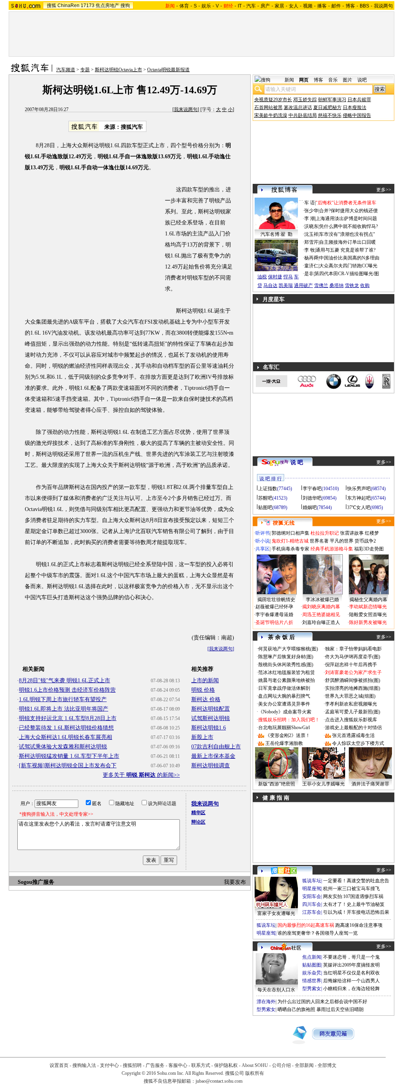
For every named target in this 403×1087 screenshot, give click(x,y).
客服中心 (177, 1065)
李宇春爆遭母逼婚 (274, 614)
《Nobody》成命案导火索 (284, 712)
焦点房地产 (107, 5)
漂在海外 (266, 1001)
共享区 (262, 549)
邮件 (336, 6)
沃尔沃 (284, 268)
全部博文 (327, 1065)
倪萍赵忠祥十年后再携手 (351, 664)
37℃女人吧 (358, 507)
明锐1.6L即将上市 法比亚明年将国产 (63, 709)
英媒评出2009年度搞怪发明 (351, 965)
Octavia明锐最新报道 (168, 69)
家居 (279, 6)
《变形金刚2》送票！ (287, 735)
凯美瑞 (286, 285)
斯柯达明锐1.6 (208, 728)
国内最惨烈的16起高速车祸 (305, 925)
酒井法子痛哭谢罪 (370, 784)
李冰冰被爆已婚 (322, 599)
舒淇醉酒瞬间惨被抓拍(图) (352, 680)
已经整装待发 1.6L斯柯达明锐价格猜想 (66, 728)
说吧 (362, 80)
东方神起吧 (359, 498)
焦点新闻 (311, 957)
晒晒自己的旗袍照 (296, 1009)
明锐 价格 (203, 690)
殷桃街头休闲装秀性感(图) (285, 664)
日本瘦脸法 (354, 107)
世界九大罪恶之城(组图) (350, 696)
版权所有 (254, 1073)
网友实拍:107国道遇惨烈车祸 (353, 896)
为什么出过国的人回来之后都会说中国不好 (322, 1001)
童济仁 (311, 266)
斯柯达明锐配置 (210, 709)
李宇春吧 (312, 488)
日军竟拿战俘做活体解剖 (284, 688)
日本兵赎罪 (359, 99)
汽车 (251, 6)
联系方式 (200, 1065)
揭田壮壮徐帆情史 (276, 599)
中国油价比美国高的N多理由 (349, 258)
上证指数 (267, 488)
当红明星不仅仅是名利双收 (351, 973)
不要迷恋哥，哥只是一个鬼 (351, 957)
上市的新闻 (205, 680)
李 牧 (309, 250)
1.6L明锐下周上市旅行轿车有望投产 (63, 699)
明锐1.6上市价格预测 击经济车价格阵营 (67, 690)
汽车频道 (65, 69)
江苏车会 (311, 912)
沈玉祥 (311, 234)
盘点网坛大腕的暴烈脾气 (284, 696)
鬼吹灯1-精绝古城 (290, 541)
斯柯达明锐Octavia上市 (118, 69)
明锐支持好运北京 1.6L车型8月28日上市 (67, 718)
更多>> (383, 190)
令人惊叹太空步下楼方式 (358, 743)
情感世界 (311, 980)
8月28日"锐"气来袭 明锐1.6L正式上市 (64, 680)
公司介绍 (281, 1065)
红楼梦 (372, 533)
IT (240, 6)
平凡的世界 (341, 541)
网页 (304, 80)
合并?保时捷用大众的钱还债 (348, 210)
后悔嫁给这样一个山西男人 (351, 980)
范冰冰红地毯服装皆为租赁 (286, 672)
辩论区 (198, 822)
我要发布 (235, 882)
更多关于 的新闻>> (141, 775)
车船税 (289, 259)
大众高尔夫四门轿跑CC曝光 (348, 266)
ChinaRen (68, 5)
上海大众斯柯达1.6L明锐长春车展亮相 (65, 737)
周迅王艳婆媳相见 (321, 614)
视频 (307, 6)
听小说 (262, 541)
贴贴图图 (311, 965)
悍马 (288, 277)
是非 (309, 273)
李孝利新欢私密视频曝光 (351, 704)
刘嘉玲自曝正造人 (321, 622)
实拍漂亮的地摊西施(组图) (352, 688)
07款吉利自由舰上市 (216, 747)
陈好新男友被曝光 (368, 622)
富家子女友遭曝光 (276, 913)
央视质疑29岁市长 (273, 99)
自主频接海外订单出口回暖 (347, 242)
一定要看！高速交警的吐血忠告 (356, 880)
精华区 (198, 812)
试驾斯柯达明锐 (210, 718)
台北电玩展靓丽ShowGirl (284, 727)
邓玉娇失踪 (305, 99)
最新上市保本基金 (213, 756)
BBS (364, 6)
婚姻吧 (310, 507)
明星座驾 (311, 888)
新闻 (289, 80)
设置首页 (59, 1065)
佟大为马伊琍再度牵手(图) (352, 656)
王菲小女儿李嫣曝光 (323, 784)
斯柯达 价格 (205, 699)
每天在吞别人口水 (276, 990)
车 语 (309, 203)
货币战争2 (365, 541)
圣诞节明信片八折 (274, 622)
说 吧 (296, 462)
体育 (184, 6)
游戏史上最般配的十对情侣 (353, 727)
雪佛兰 (321, 285)
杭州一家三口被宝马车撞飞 (351, 888)
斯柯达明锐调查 (210, 765)
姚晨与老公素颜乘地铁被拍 (286, 680)
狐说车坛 (311, 880)
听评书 (262, 533)
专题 (85, 69)
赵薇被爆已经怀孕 (274, 606)
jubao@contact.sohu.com (219, 1081)
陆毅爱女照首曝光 (368, 614)
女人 (293, 6)
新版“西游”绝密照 (276, 784)
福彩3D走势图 (369, 549)
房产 (265, 6)
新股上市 (202, 737)
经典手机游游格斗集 (332, 549)
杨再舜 (311, 258)
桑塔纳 (336, 285)
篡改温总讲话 (298, 107)
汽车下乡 (266, 268)
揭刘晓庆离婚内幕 (321, 606)
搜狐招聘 (132, 1065)
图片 (347, 80)
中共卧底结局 (302, 115)
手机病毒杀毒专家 (290, 549)
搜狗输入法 (84, 1065)
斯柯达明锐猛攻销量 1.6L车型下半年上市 (69, 756)
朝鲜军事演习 (332, 99)
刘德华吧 (312, 498)
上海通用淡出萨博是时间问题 (346, 218)
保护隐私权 (226, 1065)
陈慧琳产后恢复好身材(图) (285, 656)
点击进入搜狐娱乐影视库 (351, 719)
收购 (365, 285)
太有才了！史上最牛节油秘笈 (354, 904)
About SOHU (255, 1065)
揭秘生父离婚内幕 (368, 599)
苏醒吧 (265, 498)
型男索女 (311, 988)
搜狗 (125, 5)
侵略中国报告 (357, 115)
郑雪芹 (311, 242)
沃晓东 (311, 226)
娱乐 (206, 6)
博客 (350, 6)
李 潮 (309, 218)
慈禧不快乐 (330, 115)
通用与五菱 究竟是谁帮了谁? (345, 250)
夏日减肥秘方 (327, 107)
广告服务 (155, 1065)
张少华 (311, 210)
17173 (87, 5)
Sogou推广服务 (36, 882)
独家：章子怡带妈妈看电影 (353, 649)
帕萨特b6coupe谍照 (276, 251)
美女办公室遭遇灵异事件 (284, 704)
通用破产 (303, 285)
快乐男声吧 (359, 488)
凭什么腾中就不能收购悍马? (348, 226)
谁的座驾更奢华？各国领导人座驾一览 (317, 933)
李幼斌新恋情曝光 (368, 606)
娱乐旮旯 (311, 973)
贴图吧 (265, 507)
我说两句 (383, 6)
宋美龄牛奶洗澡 (270, 115)
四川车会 (311, 904)
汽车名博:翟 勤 (276, 234)
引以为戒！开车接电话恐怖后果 (356, 912)
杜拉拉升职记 (325, 533)
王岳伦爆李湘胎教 (284, 743)
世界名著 (319, 541)
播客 (322, 6)
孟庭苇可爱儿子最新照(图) (352, 712)
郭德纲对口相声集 (290, 533)
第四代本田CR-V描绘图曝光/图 (346, 273)
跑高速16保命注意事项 (359, 925)
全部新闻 (304, 1065)
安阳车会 (311, 896)
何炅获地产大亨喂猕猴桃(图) (288, 649)
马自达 (270, 285)
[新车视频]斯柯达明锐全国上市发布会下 (67, 765)
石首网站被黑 (268, 107)
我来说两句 (186, 109)
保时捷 (275, 277)
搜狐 (51, 5)
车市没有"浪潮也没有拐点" (347, 234)
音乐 (333, 80)
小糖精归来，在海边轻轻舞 (351, 988)
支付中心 (109, 1065)
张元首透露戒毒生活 (353, 735)
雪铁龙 (352, 285)
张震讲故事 (352, 533)
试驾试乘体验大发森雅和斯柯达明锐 (63, 747)
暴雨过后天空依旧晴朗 (340, 1009)
